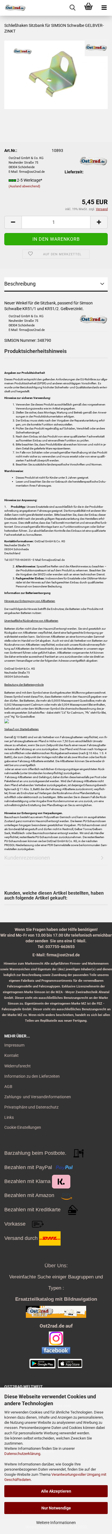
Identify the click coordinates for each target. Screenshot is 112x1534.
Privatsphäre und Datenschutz (31, 1107)
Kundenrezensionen (27, 858)
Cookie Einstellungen (22, 1127)
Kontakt (11, 1055)
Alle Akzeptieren (56, 1491)
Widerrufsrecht (17, 1066)
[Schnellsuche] (72, 8)
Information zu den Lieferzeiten (32, 1076)
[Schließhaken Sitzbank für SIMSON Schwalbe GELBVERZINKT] (56, 74)
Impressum (14, 1045)
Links (9, 1117)
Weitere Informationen (56, 1522)
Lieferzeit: (74, 172)
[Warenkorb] (88, 8)
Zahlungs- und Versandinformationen (37, 1097)
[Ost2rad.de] (13, 8)
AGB (8, 1086)
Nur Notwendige (56, 1508)
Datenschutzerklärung (22, 1453)
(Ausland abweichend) (24, 186)
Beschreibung (20, 284)
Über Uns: (56, 1265)
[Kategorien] (104, 8)
